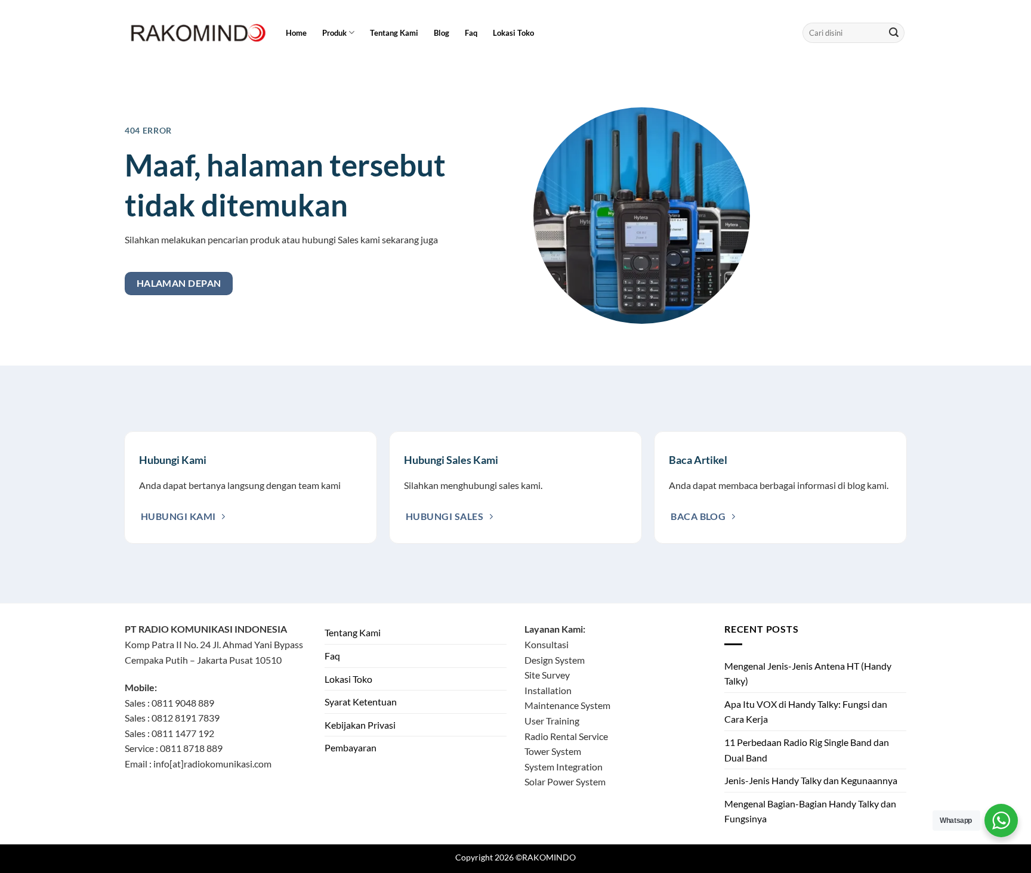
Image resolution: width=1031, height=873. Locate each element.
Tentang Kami (394, 33)
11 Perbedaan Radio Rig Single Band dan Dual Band (806, 749)
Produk (334, 33)
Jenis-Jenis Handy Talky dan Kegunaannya (810, 780)
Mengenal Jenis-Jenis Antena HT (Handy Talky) (807, 673)
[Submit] (894, 33)
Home (296, 33)
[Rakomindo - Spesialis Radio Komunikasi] (196, 32)
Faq (471, 33)
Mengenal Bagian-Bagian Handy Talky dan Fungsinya (810, 811)
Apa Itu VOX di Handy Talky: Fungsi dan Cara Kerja (805, 711)
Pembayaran (350, 747)
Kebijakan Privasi (360, 724)
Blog (441, 33)
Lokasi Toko (513, 33)
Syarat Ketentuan (361, 701)
